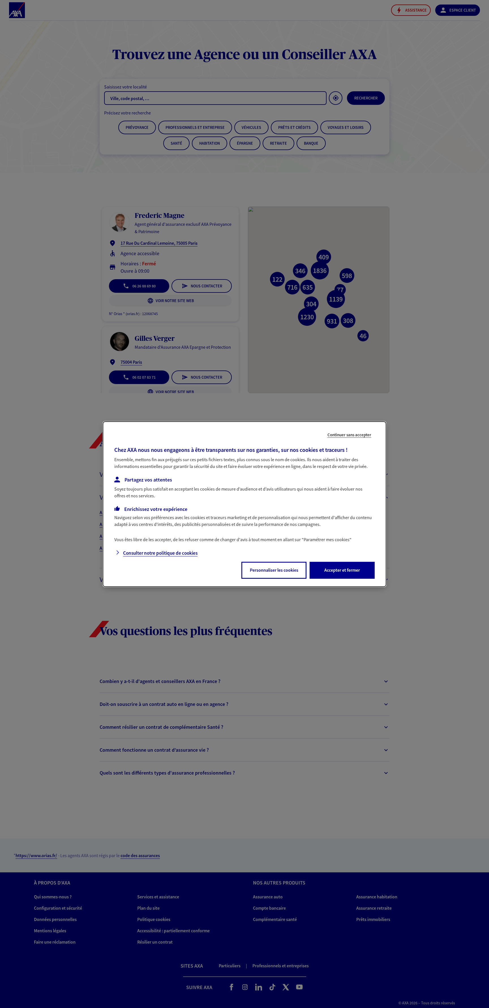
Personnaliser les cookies (274, 570)
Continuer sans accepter (349, 434)
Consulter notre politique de (160, 553)
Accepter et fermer (342, 570)
